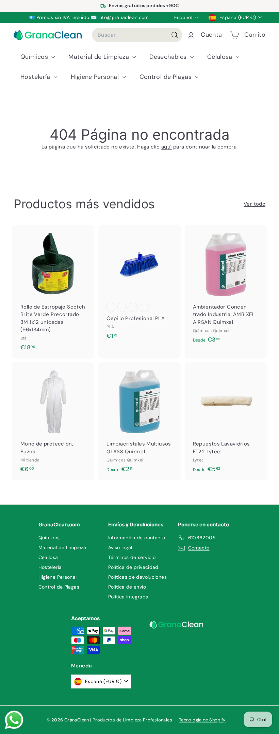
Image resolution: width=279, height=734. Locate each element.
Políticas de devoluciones (137, 577)
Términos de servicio (132, 557)
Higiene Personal (95, 77)
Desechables (168, 57)
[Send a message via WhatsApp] (14, 720)
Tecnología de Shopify (202, 720)
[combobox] (137, 35)
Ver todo (254, 203)
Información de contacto (136, 538)
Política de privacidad (133, 567)
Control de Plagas (167, 77)
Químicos (35, 57)
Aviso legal (120, 547)
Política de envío (127, 587)
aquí (166, 146)
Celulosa (220, 57)
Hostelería (36, 77)
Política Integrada (128, 597)
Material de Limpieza (99, 57)
